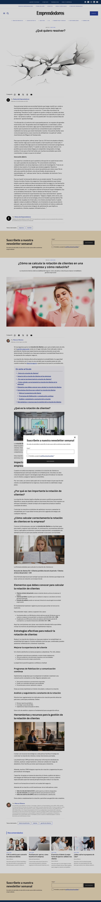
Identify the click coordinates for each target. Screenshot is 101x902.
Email (28, 448)
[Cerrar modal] (75, 437)
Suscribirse (50, 461)
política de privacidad (47, 456)
